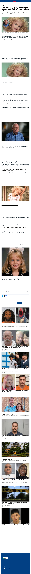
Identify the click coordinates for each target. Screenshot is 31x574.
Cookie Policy (4, 565)
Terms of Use (4, 566)
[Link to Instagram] (4, 568)
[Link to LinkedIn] (9, 568)
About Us (4, 561)
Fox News (8, 58)
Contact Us (4, 567)
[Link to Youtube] (6, 568)
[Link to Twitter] (5, 568)
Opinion (9, 1)
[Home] (4, 1)
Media (12, 1)
